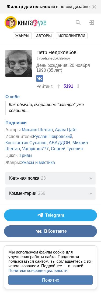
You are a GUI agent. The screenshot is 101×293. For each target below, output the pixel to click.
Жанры (22, 36)
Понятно (50, 280)
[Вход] (91, 22)
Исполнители (71, 36)
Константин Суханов (26, 142)
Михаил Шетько (37, 129)
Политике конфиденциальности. (38, 270)
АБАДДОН (59, 142)
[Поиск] (78, 22)
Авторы (44, 36)
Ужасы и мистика (38, 162)
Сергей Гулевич (67, 148)
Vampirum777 (35, 148)
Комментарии (27, 193)
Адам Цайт (66, 129)
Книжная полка (27, 178)
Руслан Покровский (52, 136)
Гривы (26, 155)
